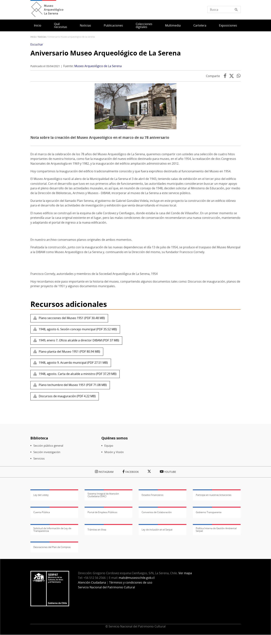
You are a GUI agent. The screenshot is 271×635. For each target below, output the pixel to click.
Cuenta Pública (41, 512)
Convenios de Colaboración (157, 512)
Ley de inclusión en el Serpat (157, 529)
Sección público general (48, 445)
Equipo (108, 445)
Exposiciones (228, 25)
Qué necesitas (60, 25)
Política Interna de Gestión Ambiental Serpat (216, 530)
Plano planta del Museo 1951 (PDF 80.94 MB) (69, 351)
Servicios (39, 458)
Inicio (37, 25)
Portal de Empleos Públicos (102, 512)
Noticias (85, 25)
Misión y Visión (114, 452)
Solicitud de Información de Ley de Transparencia (52, 530)
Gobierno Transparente (208, 512)
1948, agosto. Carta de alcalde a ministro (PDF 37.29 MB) (77, 374)
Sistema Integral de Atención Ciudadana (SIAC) (103, 495)
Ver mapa (185, 573)
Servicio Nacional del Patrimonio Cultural (106, 587)
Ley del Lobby (41, 495)
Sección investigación (46, 452)
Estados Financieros (152, 495)
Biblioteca (39, 438)
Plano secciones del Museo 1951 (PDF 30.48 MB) (71, 318)
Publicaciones (113, 25)
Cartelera (199, 25)
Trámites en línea (97, 529)
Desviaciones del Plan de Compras (52, 547)
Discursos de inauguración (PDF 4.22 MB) (67, 396)
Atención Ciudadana (92, 582)
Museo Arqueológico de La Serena (98, 66)
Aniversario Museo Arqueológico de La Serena (105, 53)
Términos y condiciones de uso (130, 582)
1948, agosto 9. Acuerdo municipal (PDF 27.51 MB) (73, 363)
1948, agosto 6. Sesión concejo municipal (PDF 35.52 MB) (77, 329)
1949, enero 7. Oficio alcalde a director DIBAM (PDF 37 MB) (78, 340)
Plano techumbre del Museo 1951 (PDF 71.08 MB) (72, 385)
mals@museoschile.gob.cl (136, 578)
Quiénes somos (114, 438)
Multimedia (173, 25)
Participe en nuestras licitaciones (213, 495)
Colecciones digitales (144, 25)
